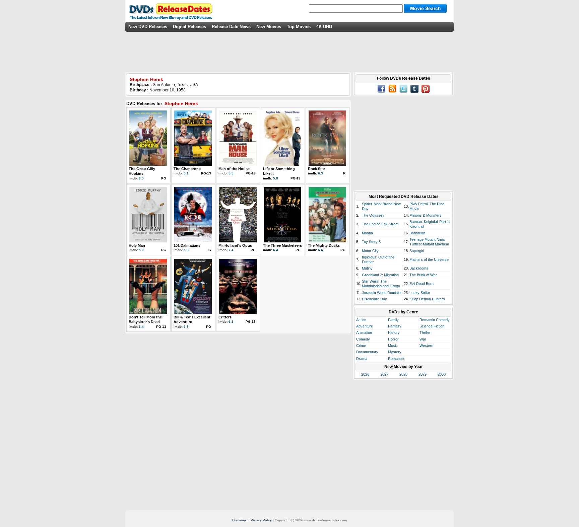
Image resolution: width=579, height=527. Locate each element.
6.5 (141, 178)
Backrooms (418, 268)
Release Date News (231, 26)
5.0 (141, 250)
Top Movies (299, 26)
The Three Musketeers (282, 245)
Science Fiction (432, 326)
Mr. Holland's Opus (235, 245)
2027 (384, 374)
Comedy (363, 339)
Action (361, 320)
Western (426, 346)
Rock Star (316, 169)
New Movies (268, 26)
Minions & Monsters (425, 215)
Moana (367, 233)
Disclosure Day (374, 299)
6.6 (320, 250)
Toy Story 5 (371, 242)
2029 (423, 374)
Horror (393, 339)
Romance (396, 359)
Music (393, 346)
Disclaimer (240, 520)
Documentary (367, 352)
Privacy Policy (261, 520)
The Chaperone (187, 169)
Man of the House (234, 169)
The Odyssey (373, 215)
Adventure (364, 326)
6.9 (186, 326)
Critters (225, 317)
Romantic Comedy (435, 320)
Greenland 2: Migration (380, 275)
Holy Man (137, 245)
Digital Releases (189, 26)
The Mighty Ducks (324, 245)
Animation (364, 332)
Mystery (394, 352)
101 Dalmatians (187, 245)
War (423, 339)
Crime (361, 346)
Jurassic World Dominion (382, 293)
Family (393, 320)
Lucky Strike (419, 293)
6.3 (320, 173)
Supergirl (416, 251)
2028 (403, 374)
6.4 (275, 250)
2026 (365, 374)
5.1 (186, 173)
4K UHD (324, 26)
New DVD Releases (147, 26)
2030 (442, 374)
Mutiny (367, 268)
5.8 (275, 178)
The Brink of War (423, 275)
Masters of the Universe (429, 259)
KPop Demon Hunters (427, 299)
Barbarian (417, 233)
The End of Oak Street (380, 224)
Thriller (425, 332)
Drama (361, 359)
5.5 (231, 173)
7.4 (231, 250)
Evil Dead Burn (421, 284)
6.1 (231, 321)
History (394, 332)
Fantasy (394, 326)
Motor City (370, 251)
